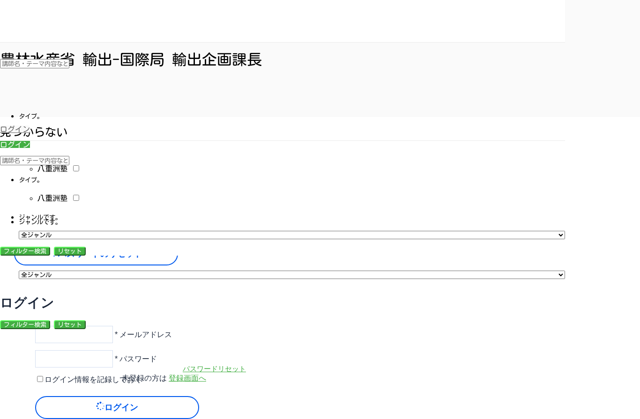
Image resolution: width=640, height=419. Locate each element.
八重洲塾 (54, 168)
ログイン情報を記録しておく (93, 379)
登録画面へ (187, 378)
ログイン (15, 129)
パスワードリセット (214, 368)
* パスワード (135, 358)
